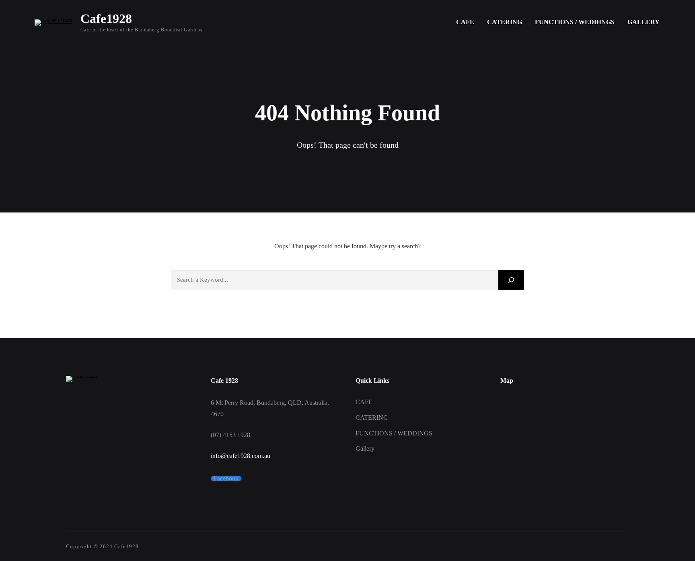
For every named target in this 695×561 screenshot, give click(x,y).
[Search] (511, 280)
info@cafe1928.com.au (240, 455)
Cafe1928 (106, 18)
